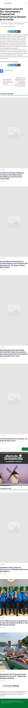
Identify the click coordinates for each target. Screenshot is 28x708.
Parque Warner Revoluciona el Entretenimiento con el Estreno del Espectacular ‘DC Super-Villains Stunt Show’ (13, 264)
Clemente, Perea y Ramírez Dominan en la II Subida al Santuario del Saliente (14, 569)
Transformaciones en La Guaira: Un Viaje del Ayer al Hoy (13, 440)
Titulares (10, 23)
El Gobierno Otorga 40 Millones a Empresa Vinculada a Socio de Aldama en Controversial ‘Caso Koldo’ (12, 176)
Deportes (2, 564)
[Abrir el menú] (26, 3)
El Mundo (16, 62)
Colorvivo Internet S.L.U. (12, 700)
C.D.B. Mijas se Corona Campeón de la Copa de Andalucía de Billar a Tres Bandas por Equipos (14, 623)
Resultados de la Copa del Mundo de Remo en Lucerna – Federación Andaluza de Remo (13, 676)
